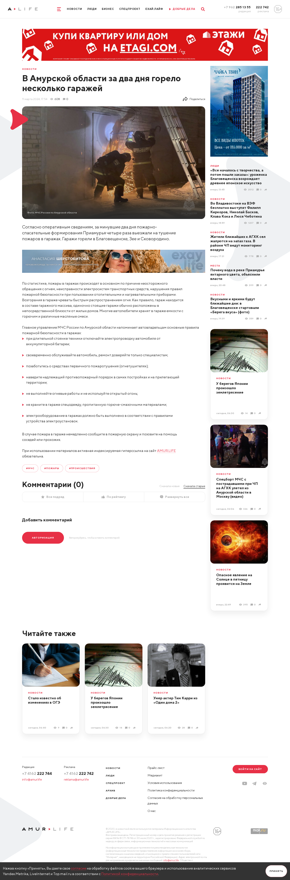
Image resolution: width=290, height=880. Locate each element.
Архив (110, 790)
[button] (265, 783)
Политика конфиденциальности (171, 790)
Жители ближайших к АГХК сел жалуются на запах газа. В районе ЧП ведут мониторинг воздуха (238, 243)
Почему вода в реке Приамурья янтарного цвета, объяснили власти (237, 274)
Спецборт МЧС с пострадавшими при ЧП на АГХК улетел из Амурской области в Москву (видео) (237, 488)
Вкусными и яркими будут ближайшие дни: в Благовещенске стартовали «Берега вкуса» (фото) (234, 305)
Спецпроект (129, 8)
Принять (276, 871)
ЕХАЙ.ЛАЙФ (154, 8)
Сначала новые (169, 486)
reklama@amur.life (76, 779)
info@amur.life (32, 779)
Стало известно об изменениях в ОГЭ (44, 700)
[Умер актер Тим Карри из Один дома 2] (197, 728)
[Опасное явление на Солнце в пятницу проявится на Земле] (260, 604)
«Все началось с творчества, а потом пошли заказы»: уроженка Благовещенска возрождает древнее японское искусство (238, 176)
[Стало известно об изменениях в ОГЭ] (72, 728)
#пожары (51, 468)
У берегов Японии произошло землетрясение (232, 388)
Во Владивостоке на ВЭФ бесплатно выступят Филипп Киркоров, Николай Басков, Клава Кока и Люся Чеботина (236, 209)
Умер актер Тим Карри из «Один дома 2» (175, 700)
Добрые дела (116, 798)
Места (215, 266)
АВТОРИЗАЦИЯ (43, 537)
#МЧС (30, 468)
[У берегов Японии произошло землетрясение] (260, 413)
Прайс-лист (156, 768)
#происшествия (82, 468)
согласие (78, 868)
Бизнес (108, 8)
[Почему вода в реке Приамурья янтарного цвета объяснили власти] (266, 285)
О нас (152, 811)
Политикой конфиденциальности (129, 874)
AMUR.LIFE (166, 451)
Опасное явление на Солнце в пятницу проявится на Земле (234, 579)
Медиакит (155, 775)
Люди (92, 8)
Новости (74, 8)
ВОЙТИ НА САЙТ (250, 769)
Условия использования (165, 783)
